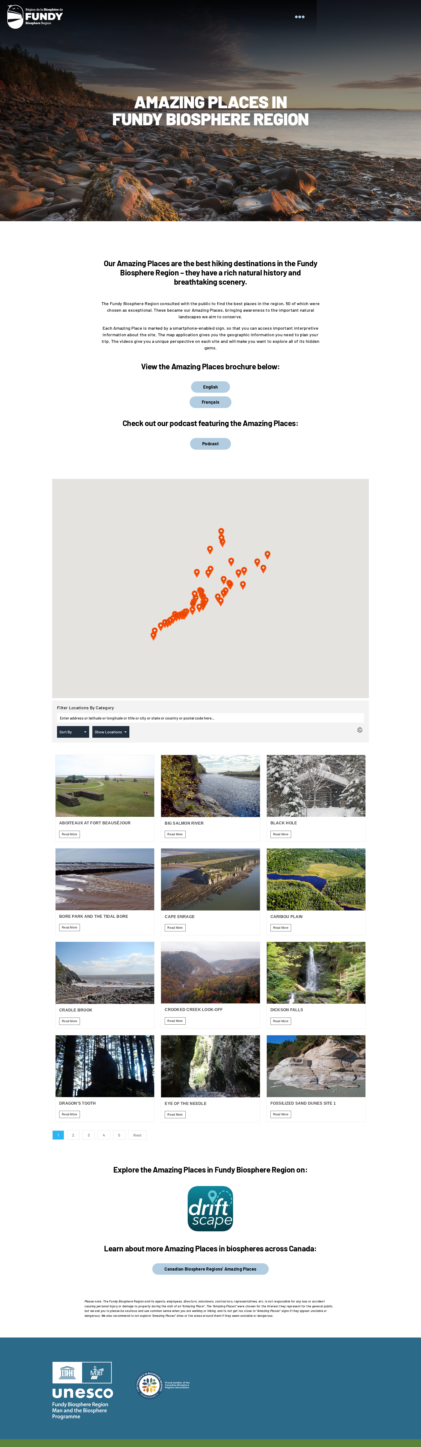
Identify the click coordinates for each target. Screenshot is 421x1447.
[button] (153, 636)
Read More (69, 834)
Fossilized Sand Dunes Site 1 (303, 1103)
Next (137, 1135)
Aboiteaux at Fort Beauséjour (95, 823)
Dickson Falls (286, 1010)
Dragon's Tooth (77, 1103)
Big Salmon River (184, 823)
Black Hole (283, 823)
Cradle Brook (75, 1010)
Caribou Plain (286, 917)
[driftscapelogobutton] (210, 1186)
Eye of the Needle (186, 1103)
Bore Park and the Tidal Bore (93, 916)
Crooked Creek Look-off (194, 1010)
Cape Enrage (180, 917)
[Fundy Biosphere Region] (35, 7)
